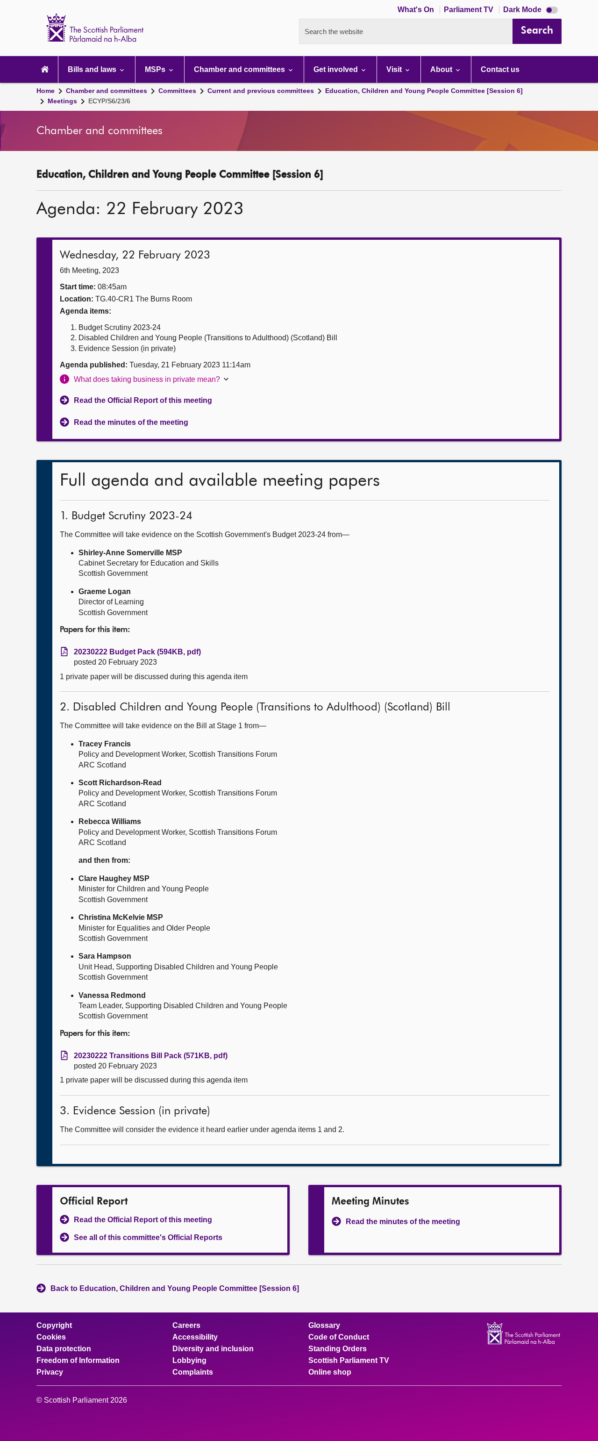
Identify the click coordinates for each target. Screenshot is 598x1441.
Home (45, 90)
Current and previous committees (260, 90)
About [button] (442, 69)
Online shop (329, 1372)
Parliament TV (469, 10)
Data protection (63, 1349)
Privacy (49, 1372)
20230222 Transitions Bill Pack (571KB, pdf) (151, 1056)
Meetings (62, 101)
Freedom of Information (78, 1360)
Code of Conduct (338, 1337)
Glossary (324, 1325)
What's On (417, 10)
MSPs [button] (156, 69)
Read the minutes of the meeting (131, 422)
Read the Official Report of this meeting (143, 400)
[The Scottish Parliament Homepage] (45, 69)
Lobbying (189, 1360)
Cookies (51, 1337)
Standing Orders (337, 1349)
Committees (177, 90)
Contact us (500, 69)
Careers (186, 1325)
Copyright (54, 1325)
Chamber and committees (106, 90)
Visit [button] (395, 69)
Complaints (192, 1372)
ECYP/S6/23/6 (109, 101)
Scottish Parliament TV (348, 1360)
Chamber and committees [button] (240, 69)
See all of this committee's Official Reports (148, 1237)
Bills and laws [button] (93, 69)
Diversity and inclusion (213, 1349)
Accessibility (195, 1337)
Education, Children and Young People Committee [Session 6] (424, 90)
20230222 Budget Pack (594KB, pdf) (137, 652)
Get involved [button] (336, 69)
